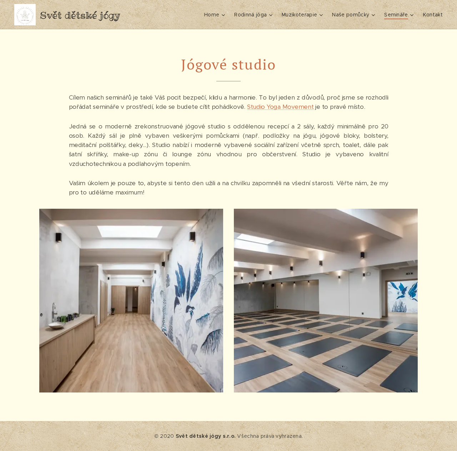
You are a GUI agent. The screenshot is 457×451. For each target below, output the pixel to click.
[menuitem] (215, 15)
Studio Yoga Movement (280, 107)
